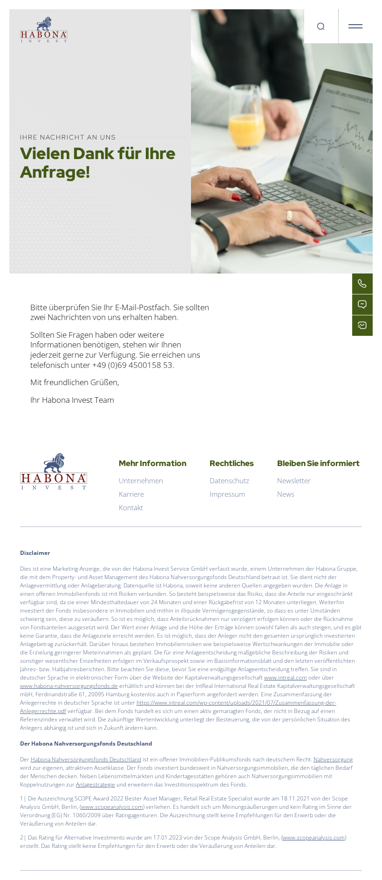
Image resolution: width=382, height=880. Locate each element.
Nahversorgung (333, 759)
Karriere (131, 494)
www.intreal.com (285, 677)
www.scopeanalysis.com (112, 807)
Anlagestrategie (95, 784)
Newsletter (294, 480)
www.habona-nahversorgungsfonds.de (69, 686)
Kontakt (131, 507)
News (285, 494)
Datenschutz (229, 480)
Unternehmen (141, 480)
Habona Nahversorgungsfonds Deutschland (86, 759)
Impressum (227, 494)
